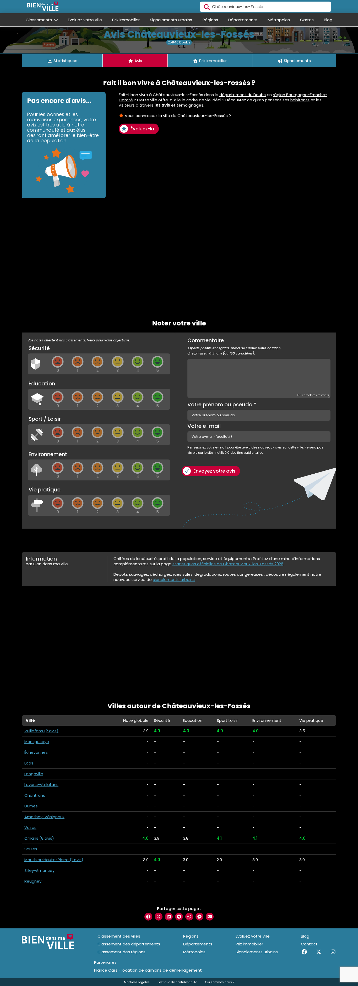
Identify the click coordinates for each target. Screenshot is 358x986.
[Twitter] (318, 952)
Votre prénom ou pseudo (221, 404)
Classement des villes (118, 936)
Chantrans (34, 795)
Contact (309, 944)
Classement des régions (121, 952)
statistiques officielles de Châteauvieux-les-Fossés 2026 (227, 564)
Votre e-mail (204, 426)
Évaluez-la (142, 129)
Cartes (307, 20)
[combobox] (265, 7)
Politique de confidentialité (177, 982)
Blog (328, 20)
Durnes (31, 806)
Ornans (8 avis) (39, 838)
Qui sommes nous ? (219, 982)
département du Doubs (242, 94)
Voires (30, 827)
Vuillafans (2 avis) (41, 731)
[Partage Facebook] (148, 917)
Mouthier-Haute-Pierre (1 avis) (53, 859)
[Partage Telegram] (179, 917)
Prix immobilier (126, 20)
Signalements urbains (171, 20)
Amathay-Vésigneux (44, 816)
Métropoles (279, 20)
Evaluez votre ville (85, 20)
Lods (28, 763)
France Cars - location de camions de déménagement (148, 970)
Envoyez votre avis (214, 471)
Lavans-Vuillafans (41, 784)
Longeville (33, 774)
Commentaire (234, 347)
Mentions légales (137, 982)
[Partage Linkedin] (169, 917)
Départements (242, 20)
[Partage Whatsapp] (189, 917)
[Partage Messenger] (199, 917)
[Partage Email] (210, 917)
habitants (300, 100)
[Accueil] (42, 7)
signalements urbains (174, 579)
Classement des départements (128, 944)
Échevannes (36, 752)
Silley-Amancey (39, 870)
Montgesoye (36, 741)
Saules (30, 849)
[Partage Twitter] (158, 917)
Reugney (32, 881)
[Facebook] (304, 952)
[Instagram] (333, 952)
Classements (39, 20)
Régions (210, 20)
